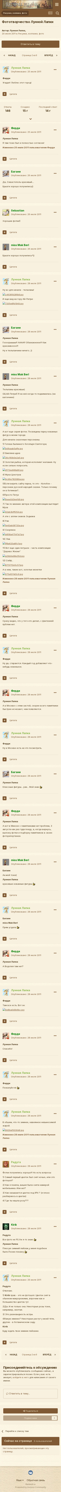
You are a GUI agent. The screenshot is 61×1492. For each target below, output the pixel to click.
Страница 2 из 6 (30, 55)
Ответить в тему (30, 44)
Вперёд (48, 55)
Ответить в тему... (19, 1393)
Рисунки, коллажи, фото (31, 33)
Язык (19, 1480)
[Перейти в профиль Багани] (6, 173)
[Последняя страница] (56, 55)
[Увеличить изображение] (41, 787)
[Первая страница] (4, 55)
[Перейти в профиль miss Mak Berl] (6, 247)
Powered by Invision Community (30, 1487)
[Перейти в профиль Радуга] (6, 1164)
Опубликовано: (26, 71)
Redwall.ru (30, 1484)
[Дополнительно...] (55, 70)
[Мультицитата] (5, 94)
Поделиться (31, 1411)
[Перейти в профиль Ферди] (6, 130)
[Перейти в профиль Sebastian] (6, 212)
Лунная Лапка (17, 30)
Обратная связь (36, 1480)
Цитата (13, 94)
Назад (11, 55)
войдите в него (21, 1377)
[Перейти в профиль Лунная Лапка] (6, 69)
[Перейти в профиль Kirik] (6, 1226)
